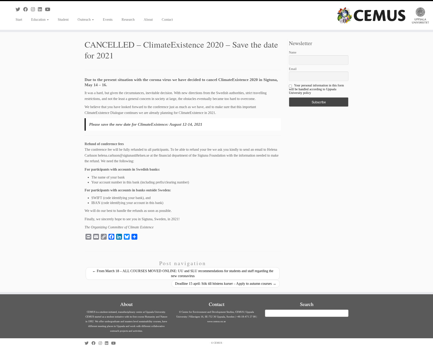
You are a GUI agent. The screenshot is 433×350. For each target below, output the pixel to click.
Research (128, 19)
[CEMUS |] (383, 15)
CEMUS (218, 342)
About (148, 19)
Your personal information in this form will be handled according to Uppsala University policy (316, 89)
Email (293, 69)
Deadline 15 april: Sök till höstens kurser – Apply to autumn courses (225, 283)
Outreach (85, 19)
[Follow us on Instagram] (34, 9)
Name (292, 52)
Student (63, 19)
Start (19, 19)
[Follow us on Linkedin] (41, 9)
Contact (167, 19)
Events (108, 19)
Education (38, 19)
